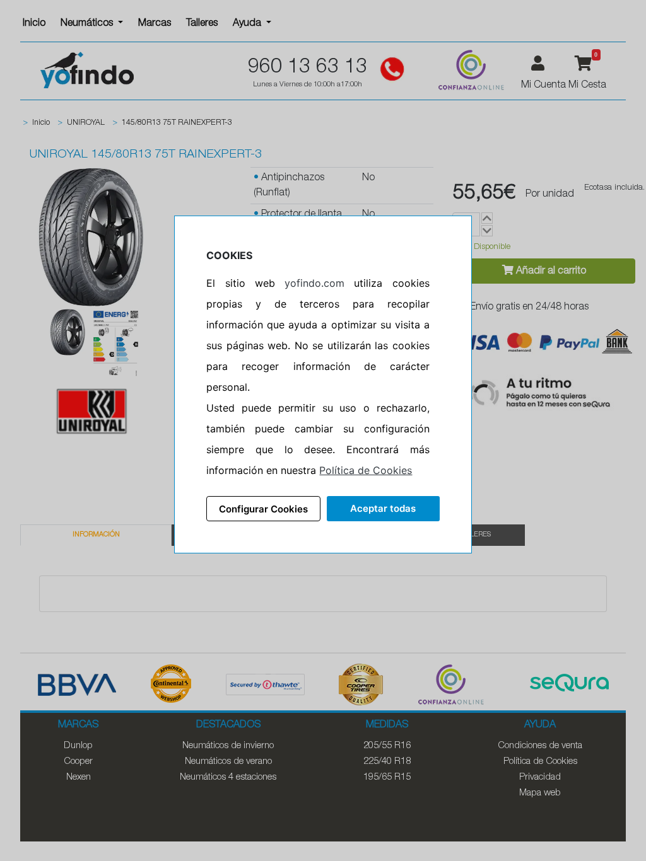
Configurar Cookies (263, 509)
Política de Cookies (365, 470)
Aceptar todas (383, 508)
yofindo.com (314, 283)
